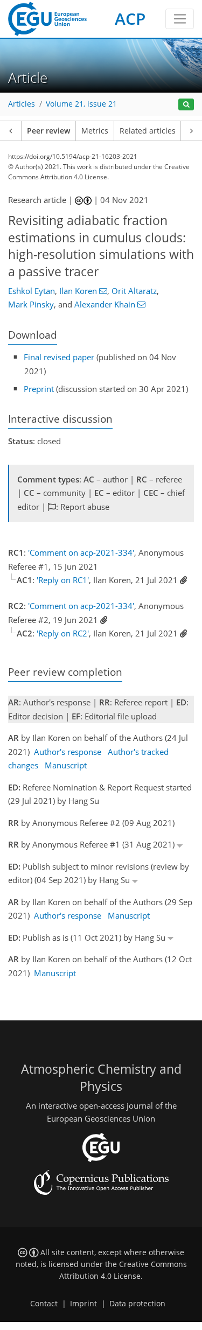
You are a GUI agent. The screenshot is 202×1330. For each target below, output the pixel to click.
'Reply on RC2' (63, 633)
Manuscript (66, 765)
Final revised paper (59, 357)
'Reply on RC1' (63, 580)
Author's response (67, 751)
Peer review (48, 131)
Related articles (148, 131)
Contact (44, 1303)
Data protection (137, 1303)
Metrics (94, 131)
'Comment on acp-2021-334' (81, 552)
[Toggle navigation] (179, 19)
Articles (21, 104)
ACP (130, 19)
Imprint (83, 1303)
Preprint (39, 388)
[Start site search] (186, 105)
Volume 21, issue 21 (81, 104)
